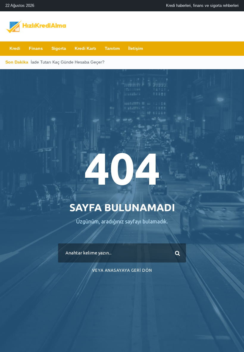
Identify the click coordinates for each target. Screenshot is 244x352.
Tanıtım (112, 48)
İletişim (135, 48)
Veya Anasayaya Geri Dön (122, 270)
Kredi (15, 48)
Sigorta (58, 48)
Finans (36, 48)
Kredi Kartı (85, 48)
